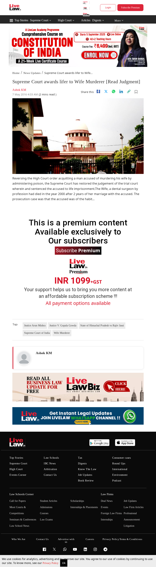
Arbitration (50, 469)
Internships (107, 519)
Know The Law (87, 469)
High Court (65, 20)
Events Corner (18, 474)
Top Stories (21, 20)
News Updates (32, 73)
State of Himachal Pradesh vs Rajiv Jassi (102, 325)
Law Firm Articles (133, 507)
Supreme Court (39, 20)
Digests (96, 20)
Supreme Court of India (37, 332)
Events (104, 507)
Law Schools (51, 457)
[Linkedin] (121, 91)
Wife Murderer (62, 332)
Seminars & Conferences (23, 519)
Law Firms (107, 494)
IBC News (50, 463)
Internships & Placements (84, 507)
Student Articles (48, 501)
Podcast (116, 480)
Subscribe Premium (130, 7)
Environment (120, 474)
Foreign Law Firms (111, 513)
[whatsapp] (113, 91)
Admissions (46, 507)
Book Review (86, 480)
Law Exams (46, 519)
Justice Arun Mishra (34, 325)
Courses (44, 513)
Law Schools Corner (22, 494)
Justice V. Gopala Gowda (62, 325)
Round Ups (118, 463)
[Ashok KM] (24, 358)
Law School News (19, 525)
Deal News (106, 501)
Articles (85, 20)
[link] (129, 91)
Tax (80, 457)
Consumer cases (121, 457)
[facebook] (98, 91)
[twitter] (106, 91)
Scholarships (77, 501)
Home (16, 73)
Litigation (129, 525)
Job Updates (85, 474)
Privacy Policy (51, 563)
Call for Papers (18, 501)
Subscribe (78, 250)
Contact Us (50, 474)
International (119, 469)
